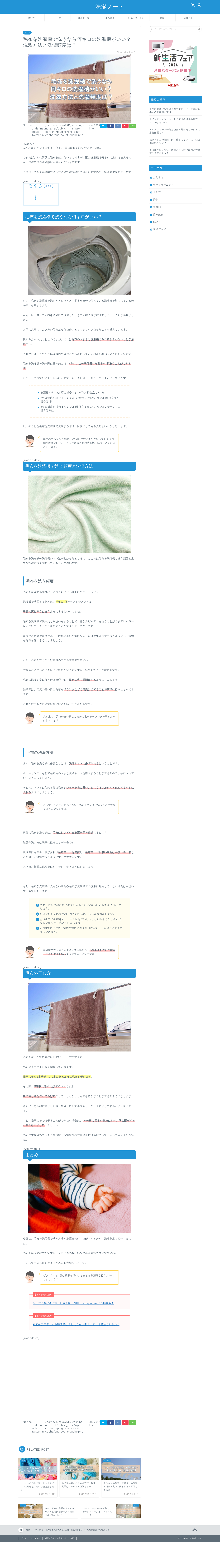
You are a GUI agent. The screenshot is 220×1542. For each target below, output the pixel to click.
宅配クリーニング (136, 19)
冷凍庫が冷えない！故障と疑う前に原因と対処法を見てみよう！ (174, 151)
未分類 (157, 206)
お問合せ (188, 18)
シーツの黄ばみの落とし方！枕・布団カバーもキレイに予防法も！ (73, 1303)
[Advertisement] (79, 1378)
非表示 (48, 186)
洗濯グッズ (83, 18)
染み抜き (110, 18)
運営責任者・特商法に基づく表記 (59, 1538)
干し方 (57, 18)
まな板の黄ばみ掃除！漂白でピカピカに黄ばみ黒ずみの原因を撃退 (174, 110)
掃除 (162, 18)
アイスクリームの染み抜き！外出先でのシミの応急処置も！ (174, 131)
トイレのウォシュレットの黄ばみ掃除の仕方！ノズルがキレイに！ (174, 121)
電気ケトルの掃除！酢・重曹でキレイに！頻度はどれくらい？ (174, 141)
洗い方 (31, 18)
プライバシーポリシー (30, 1538)
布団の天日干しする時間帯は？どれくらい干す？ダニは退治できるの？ (76, 1324)
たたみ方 (158, 177)
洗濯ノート (110, 6)
